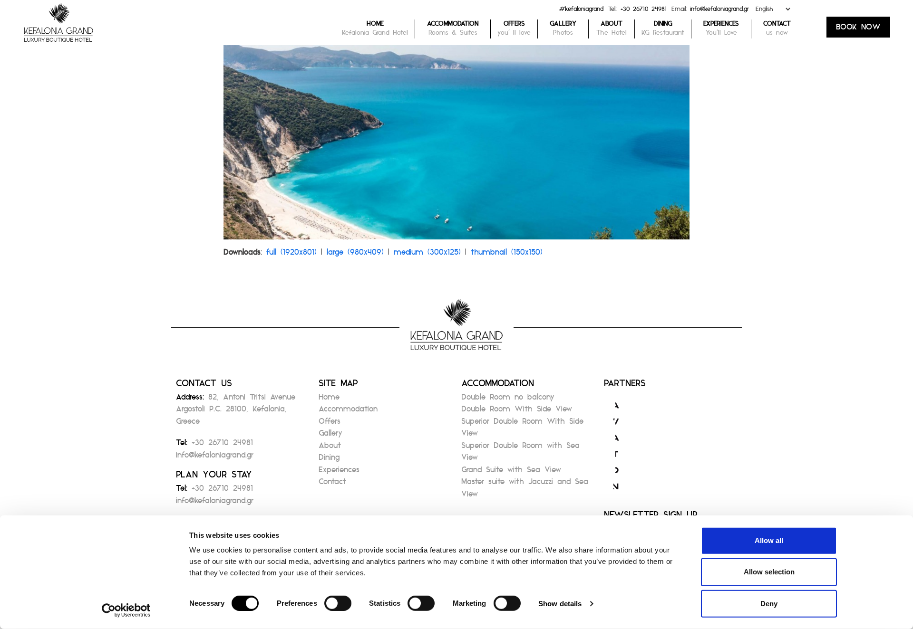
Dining (329, 460)
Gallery (330, 436)
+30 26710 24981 (644, 11)
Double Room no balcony (507, 400)
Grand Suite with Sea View (511, 472)
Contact (332, 484)
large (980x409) (355, 255)
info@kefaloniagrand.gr (719, 11)
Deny (768, 603)
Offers (329, 424)
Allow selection (769, 572)
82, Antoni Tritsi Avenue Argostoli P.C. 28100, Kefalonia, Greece (235, 412)
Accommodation (348, 411)
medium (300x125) (427, 255)
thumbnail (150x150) (507, 255)
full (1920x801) (291, 255)
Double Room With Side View (516, 411)
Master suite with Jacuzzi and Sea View (524, 491)
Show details (560, 604)
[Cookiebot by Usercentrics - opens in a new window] (126, 610)
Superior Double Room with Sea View (520, 454)
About (330, 448)
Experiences (339, 472)
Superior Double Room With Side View (522, 430)
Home (329, 400)
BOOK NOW (858, 30)
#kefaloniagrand (581, 11)
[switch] (337, 603)
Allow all (769, 540)
